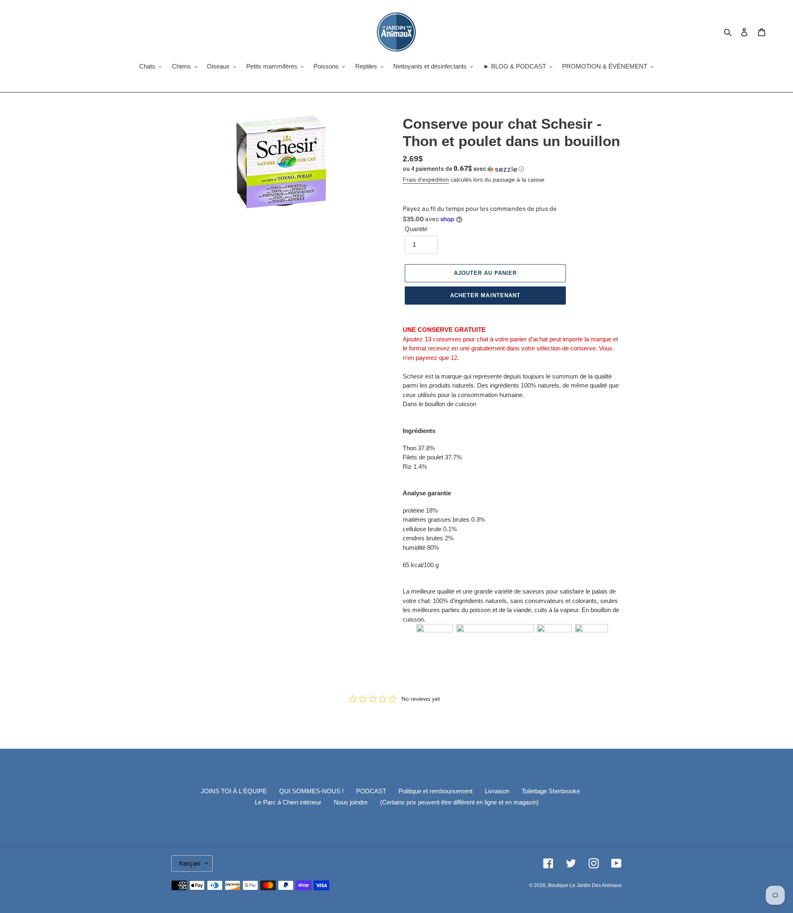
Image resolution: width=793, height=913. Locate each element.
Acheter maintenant (485, 295)
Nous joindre (351, 802)
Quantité (416, 228)
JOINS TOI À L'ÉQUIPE (234, 791)
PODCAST (371, 791)
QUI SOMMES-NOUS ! (311, 791)
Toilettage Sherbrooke (551, 791)
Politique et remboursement (435, 791)
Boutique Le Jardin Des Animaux (585, 885)
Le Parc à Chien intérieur (288, 802)
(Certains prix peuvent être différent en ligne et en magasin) (459, 802)
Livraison (497, 791)
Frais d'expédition (426, 179)
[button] (463, 169)
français (190, 863)
